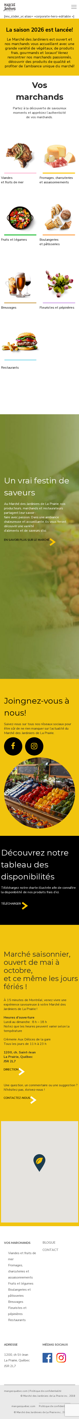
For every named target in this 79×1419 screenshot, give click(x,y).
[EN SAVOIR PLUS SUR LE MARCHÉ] (52, 545)
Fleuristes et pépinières (57, 307)
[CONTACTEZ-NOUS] (33, 1103)
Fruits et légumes (14, 239)
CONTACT (51, 1250)
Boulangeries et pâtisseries (50, 241)
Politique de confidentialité (45, 1391)
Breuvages (9, 307)
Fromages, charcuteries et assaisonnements (56, 180)
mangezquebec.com (16, 1391)
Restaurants (10, 367)
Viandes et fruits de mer (12, 180)
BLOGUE (49, 1242)
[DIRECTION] (21, 1075)
